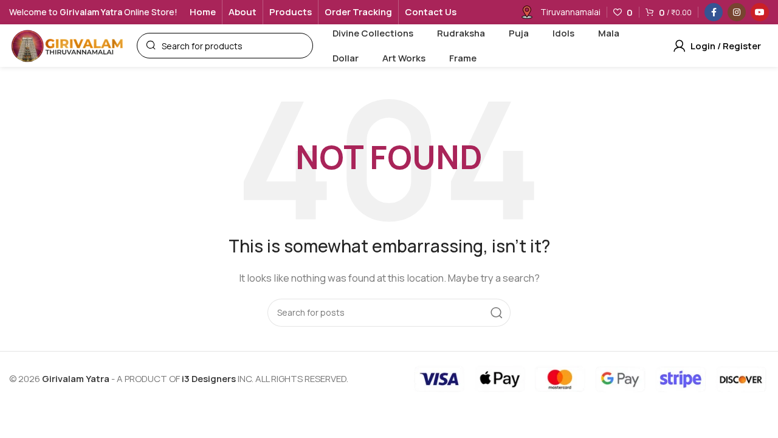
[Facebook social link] (713, 12)
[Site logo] (67, 44)
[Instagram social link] (737, 12)
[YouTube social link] (760, 12)
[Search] (497, 313)
